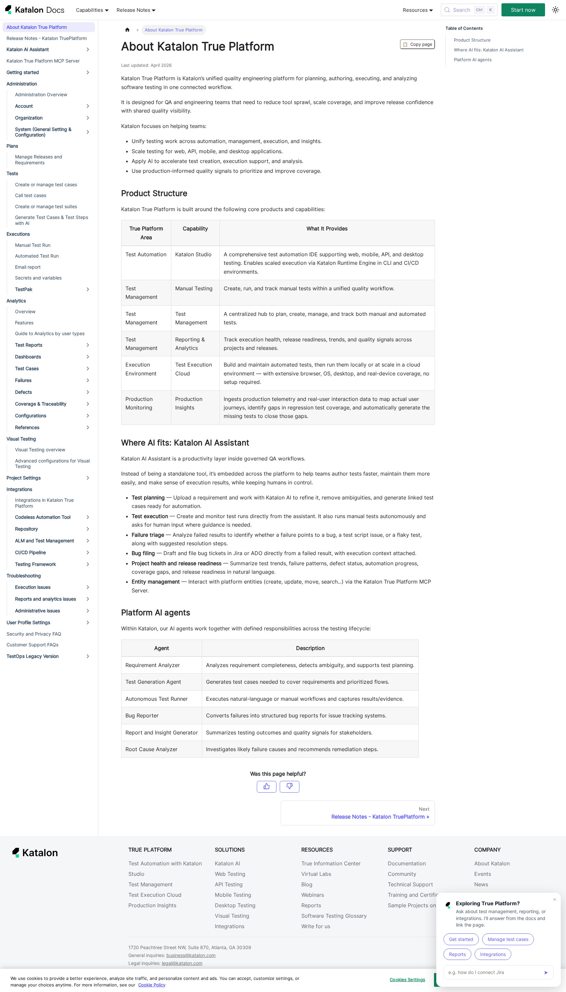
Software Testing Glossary (334, 915)
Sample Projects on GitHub (421, 905)
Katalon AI (227, 863)
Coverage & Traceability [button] (40, 403)
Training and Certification (419, 895)
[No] (289, 787)
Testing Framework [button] (35, 564)
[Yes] (266, 787)
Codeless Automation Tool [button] (42, 517)
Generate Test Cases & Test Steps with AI (51, 220)
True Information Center (331, 863)
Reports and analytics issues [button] (45, 599)
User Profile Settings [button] (28, 622)
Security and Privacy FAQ (34, 634)
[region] (283, 980)
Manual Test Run (32, 245)
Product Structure (472, 40)
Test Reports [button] (28, 345)
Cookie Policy (151, 984)
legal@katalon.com (182, 963)
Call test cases (30, 195)
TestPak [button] (23, 289)
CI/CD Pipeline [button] (30, 552)
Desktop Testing (235, 905)
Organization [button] (29, 117)
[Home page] (127, 30)
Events (482, 874)
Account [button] (24, 106)
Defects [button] (23, 392)
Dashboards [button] (28, 356)
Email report (28, 267)
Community (402, 874)
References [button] (27, 427)
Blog (306, 884)
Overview (25, 311)
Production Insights (152, 905)
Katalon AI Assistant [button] (28, 49)
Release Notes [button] (133, 10)
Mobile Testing (233, 895)
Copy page (417, 44)
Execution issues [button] (32, 587)
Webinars (312, 895)
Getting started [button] (23, 72)
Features (24, 322)
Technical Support (410, 884)
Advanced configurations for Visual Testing (52, 463)
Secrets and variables (38, 277)
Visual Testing (232, 915)
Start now (523, 10)
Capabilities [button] (89, 10)
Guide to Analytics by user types (50, 333)
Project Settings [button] (24, 477)
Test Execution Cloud (154, 895)
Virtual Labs (316, 874)
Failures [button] (23, 380)
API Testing (229, 884)
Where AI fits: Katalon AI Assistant (489, 49)
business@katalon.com (191, 955)
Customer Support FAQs (32, 644)
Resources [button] (415, 10)
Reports (311, 905)
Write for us (315, 926)
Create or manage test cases (46, 184)
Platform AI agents (473, 59)
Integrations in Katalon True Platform (44, 503)
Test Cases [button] (27, 368)
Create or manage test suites (46, 206)
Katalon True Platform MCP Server (43, 60)
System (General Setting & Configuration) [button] (43, 132)
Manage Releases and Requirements (38, 159)
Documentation (407, 863)
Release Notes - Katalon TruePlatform (47, 38)
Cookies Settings (407, 979)
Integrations (229, 926)
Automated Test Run (37, 256)
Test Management (150, 884)
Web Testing (230, 874)
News (481, 884)
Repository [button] (26, 529)
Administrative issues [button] (37, 610)
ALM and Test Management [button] (44, 540)
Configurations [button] (30, 415)
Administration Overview (41, 94)
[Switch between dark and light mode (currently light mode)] (555, 10)
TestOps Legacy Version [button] (33, 656)
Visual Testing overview (40, 449)
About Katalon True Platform (37, 27)
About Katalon (492, 863)
